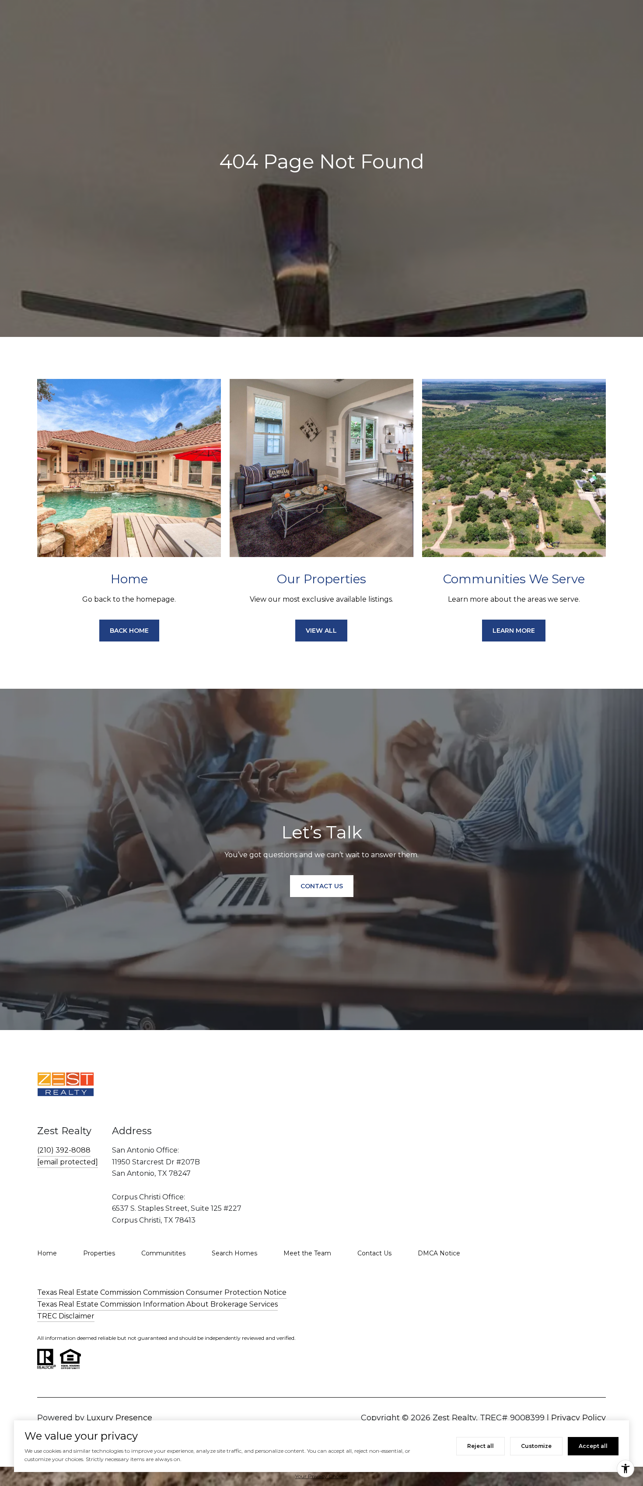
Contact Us (374, 1253)
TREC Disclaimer (65, 1316)
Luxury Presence (119, 1418)
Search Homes (234, 1253)
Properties (99, 1253)
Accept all (593, 1446)
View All (321, 630)
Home (47, 1253)
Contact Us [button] (322, 886)
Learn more (514, 630)
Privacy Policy (578, 1418)
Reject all (480, 1446)
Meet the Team (307, 1253)
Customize (536, 1446)
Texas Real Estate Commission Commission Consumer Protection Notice (162, 1292)
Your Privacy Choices (321, 1476)
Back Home (129, 630)
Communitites (163, 1253)
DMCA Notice (439, 1253)
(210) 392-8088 (64, 1150)
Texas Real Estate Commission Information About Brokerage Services (157, 1304)
